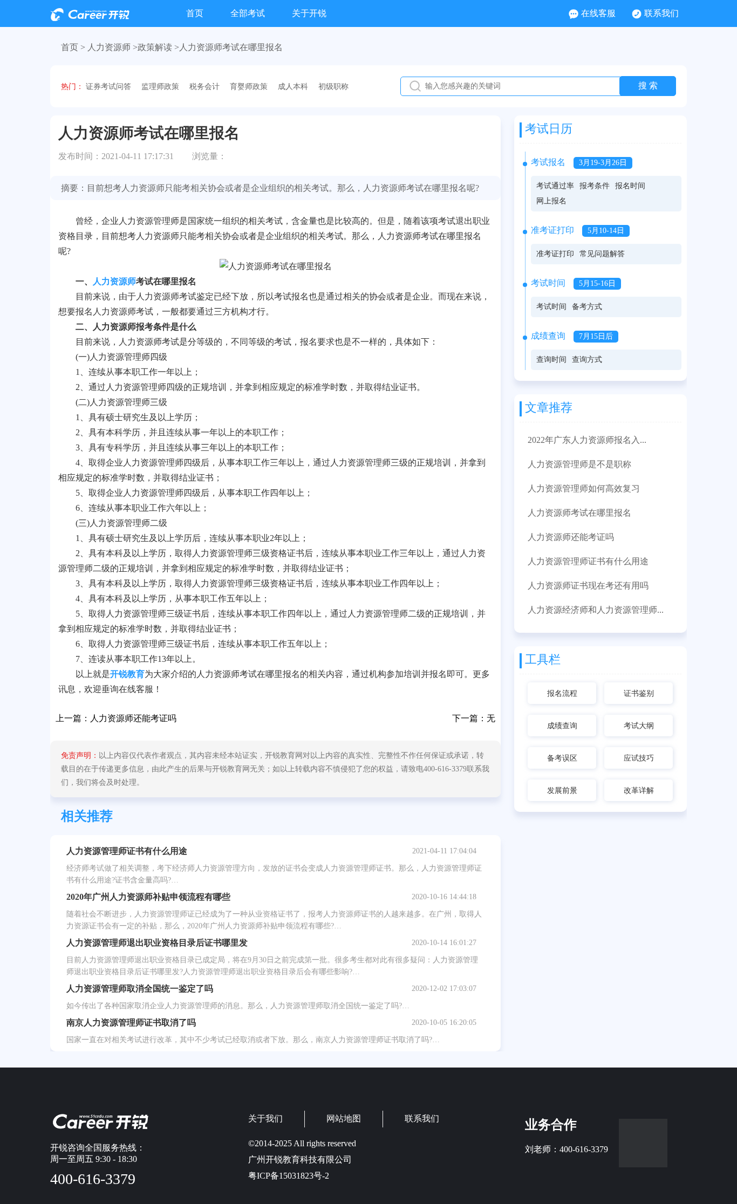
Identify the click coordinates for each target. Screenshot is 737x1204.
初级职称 (333, 87)
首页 (194, 13)
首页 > (73, 47)
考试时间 (551, 307)
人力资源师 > (112, 47)
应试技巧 (639, 758)
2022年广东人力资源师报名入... (587, 439)
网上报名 (551, 201)
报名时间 (630, 186)
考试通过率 (555, 186)
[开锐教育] (89, 18)
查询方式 (587, 359)
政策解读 (155, 47)
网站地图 (343, 1118)
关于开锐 (309, 13)
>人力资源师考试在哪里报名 (228, 47)
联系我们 (661, 13)
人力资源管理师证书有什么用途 (588, 561)
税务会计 (204, 87)
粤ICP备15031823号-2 (288, 1175)
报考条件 (594, 186)
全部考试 (247, 13)
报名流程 (562, 693)
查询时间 (551, 359)
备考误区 (562, 758)
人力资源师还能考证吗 (133, 718)
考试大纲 (639, 726)
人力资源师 (114, 281)
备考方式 (587, 307)
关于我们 (265, 1118)
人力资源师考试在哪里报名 (579, 512)
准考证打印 (555, 254)
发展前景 (562, 790)
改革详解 (639, 790)
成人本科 (293, 87)
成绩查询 (562, 726)
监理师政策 (160, 87)
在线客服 (598, 13)
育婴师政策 (249, 87)
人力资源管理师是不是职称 (579, 464)
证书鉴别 (639, 693)
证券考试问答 (108, 87)
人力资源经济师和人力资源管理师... (596, 609)
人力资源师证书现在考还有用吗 (588, 585)
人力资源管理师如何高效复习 (584, 488)
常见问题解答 (602, 254)
